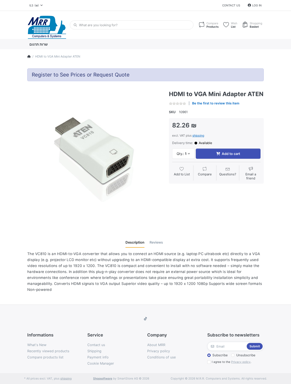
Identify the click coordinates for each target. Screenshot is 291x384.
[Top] (29, 56)
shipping (198, 135)
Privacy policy (241, 362)
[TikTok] (145, 318)
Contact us (231, 5)
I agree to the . (231, 362)
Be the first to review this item (215, 103)
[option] (95, 158)
